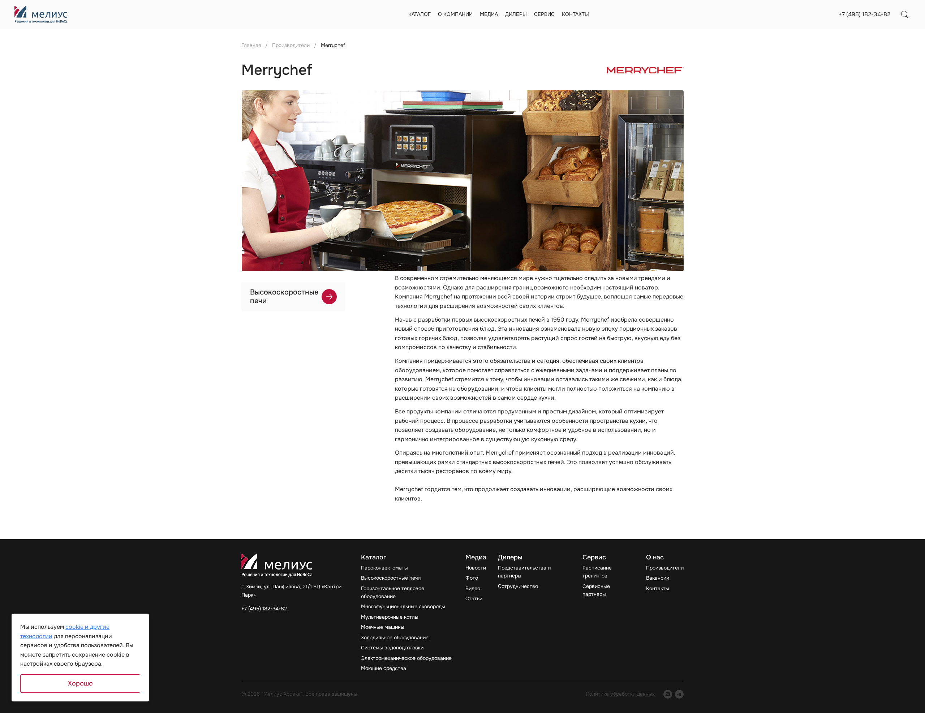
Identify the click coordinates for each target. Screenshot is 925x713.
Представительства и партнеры (524, 571)
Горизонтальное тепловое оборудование (392, 592)
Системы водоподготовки (392, 647)
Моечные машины (382, 627)
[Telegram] (679, 694)
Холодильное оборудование (395, 637)
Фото (471, 578)
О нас (655, 557)
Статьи (473, 598)
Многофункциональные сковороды (403, 606)
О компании (455, 14)
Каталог (419, 14)
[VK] (667, 694)
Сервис (544, 14)
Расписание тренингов (597, 571)
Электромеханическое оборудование (406, 658)
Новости (475, 567)
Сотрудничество (518, 586)
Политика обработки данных (620, 694)
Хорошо (80, 683)
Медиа (489, 14)
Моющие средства (383, 668)
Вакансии (657, 578)
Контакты (575, 14)
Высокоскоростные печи (391, 578)
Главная (251, 45)
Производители (291, 45)
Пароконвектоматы (384, 567)
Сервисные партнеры (596, 590)
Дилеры (516, 14)
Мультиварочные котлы (389, 617)
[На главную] (41, 14)
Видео (472, 588)
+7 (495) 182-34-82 (864, 14)
